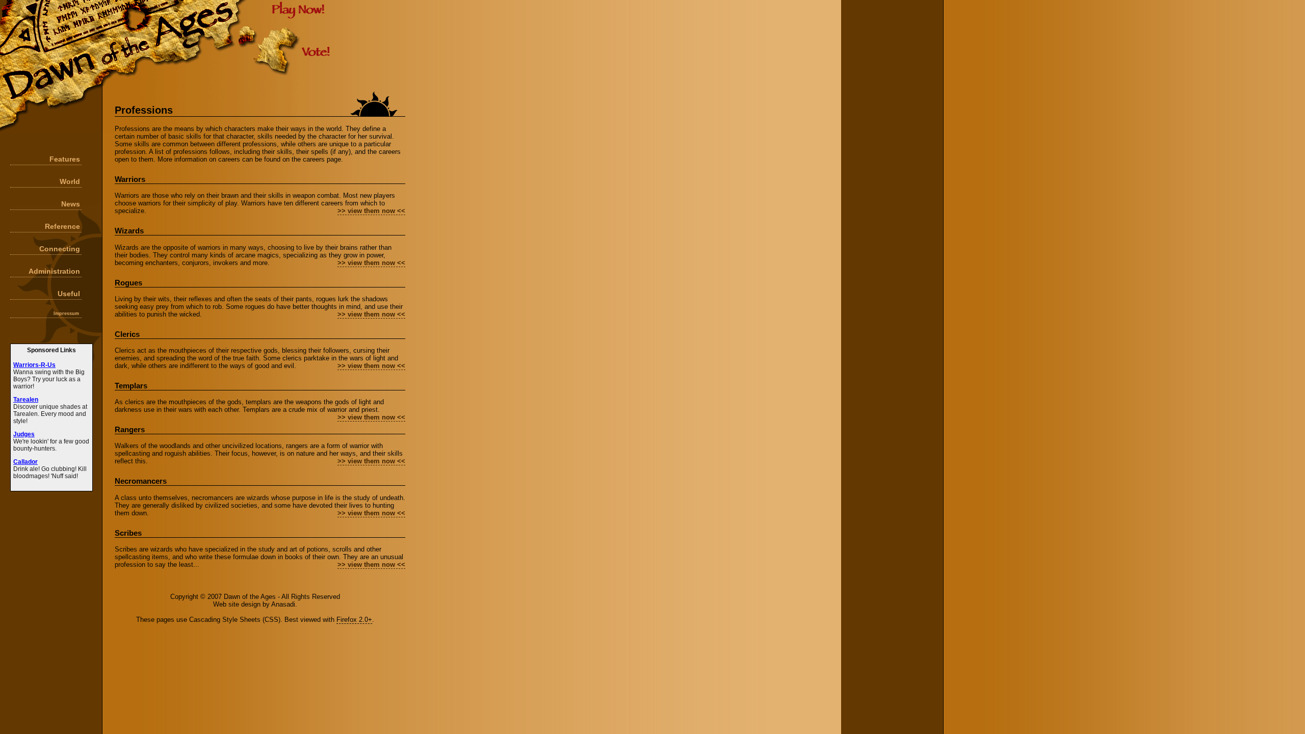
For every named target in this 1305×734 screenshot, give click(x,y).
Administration (54, 271)
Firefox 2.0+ (354, 619)
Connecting (59, 249)
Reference (62, 226)
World (70, 181)
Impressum (66, 313)
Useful (69, 294)
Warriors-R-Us (34, 365)
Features (64, 159)
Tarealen (25, 399)
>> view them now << (371, 211)
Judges (24, 434)
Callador (25, 461)
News (70, 204)
